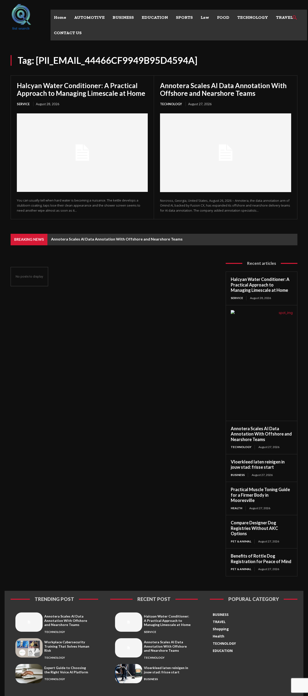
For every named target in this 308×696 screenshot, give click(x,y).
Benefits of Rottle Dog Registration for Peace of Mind (261, 558)
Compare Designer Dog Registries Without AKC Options (254, 528)
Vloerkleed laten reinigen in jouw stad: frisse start (258, 464)
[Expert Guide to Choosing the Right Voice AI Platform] (29, 673)
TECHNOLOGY (171, 104)
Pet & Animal (241, 541)
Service (23, 104)
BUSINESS (238, 475)
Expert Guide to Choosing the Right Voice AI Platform (66, 670)
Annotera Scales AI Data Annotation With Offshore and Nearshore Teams (223, 89)
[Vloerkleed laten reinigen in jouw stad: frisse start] (128, 673)
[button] (295, 18)
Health (236, 508)
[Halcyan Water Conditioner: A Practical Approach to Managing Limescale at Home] (82, 152)
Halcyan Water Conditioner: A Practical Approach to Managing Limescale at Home (81, 89)
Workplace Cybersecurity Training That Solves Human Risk (66, 646)
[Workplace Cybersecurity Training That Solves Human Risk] (29, 647)
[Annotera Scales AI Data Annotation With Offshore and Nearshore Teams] (225, 152)
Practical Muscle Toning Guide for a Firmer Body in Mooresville (260, 495)
